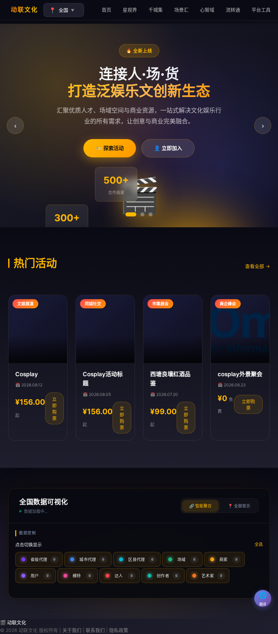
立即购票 (54, 409)
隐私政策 (118, 630)
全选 (259, 544)
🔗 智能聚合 (200, 506)
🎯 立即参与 (169, 149)
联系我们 (95, 630)
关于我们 (71, 630)
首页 (106, 10)
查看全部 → (257, 266)
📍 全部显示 (239, 506)
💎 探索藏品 (108, 149)
